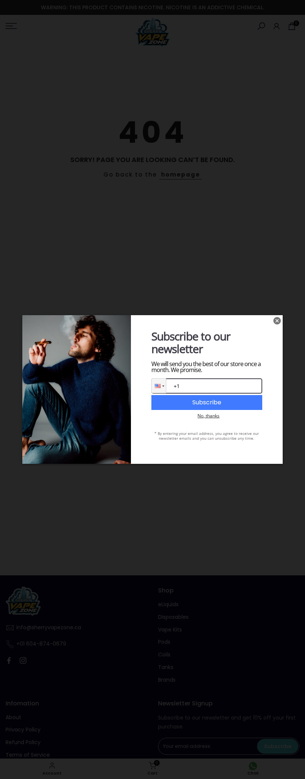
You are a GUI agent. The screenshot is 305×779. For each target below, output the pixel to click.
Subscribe (206, 402)
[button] (159, 386)
